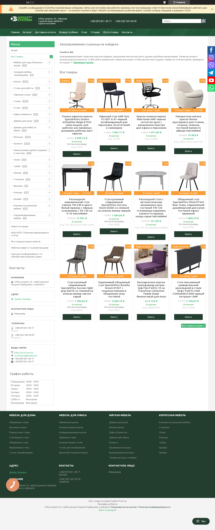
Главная (15, 32)
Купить (76, 154)
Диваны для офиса (119, 437)
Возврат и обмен (68, 32)
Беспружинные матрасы (121, 452)
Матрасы (18, 137)
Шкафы (18, 199)
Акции (14, 50)
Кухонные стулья (18, 427)
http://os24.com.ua (23, 352)
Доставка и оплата (45, 32)
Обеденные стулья (19, 422)
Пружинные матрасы (120, 447)
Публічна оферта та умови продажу (29, 248)
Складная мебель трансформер (23, 73)
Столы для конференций (72, 447)
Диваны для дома (23, 121)
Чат (203, 521)
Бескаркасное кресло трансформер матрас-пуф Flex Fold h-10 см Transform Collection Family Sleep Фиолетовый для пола (151, 289)
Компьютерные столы (70, 442)
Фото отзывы (110, 32)
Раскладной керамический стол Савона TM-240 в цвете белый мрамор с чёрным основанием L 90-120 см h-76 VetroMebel (77, 206)
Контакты (127, 32)
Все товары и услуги (192, 325)
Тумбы (17, 166)
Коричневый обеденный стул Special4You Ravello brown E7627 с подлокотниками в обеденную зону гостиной (114, 289)
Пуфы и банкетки (23, 114)
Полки (17, 159)
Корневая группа (83, 62)
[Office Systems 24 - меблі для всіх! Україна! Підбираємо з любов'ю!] (21, 21)
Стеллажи (19, 179)
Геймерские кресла (68, 422)
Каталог (27, 32)
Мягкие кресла (116, 427)
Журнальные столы (19, 447)
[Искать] (203, 21)
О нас (84, 32)
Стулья (17, 101)
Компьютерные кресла (71, 427)
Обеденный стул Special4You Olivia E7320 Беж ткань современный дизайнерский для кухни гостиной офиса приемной (188, 206)
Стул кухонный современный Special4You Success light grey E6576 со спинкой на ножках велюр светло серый (77, 289)
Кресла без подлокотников (73, 452)
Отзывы (95, 32)
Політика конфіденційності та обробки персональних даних (26, 255)
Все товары (17, 56)
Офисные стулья (22, 94)
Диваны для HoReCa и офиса (25, 129)
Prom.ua (123, 501)
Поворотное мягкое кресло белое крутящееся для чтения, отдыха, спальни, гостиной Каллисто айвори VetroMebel (188, 123)
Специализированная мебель (24, 216)
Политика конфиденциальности (154, 507)
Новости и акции (19, 226)
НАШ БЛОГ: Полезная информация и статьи (30, 233)
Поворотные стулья (19, 432)
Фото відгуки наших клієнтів (25, 241)
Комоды (18, 192)
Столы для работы (24, 88)
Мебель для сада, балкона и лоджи (28, 64)
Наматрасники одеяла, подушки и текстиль (30, 151)
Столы (17, 108)
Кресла (17, 81)
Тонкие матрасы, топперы (123, 457)
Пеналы (18, 173)
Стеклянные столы (19, 437)
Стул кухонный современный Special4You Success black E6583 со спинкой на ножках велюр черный (114, 205)
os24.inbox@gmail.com (25, 355)
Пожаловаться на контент (124, 507)
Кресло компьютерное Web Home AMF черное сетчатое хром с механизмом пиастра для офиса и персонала (151, 122)
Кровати (18, 143)
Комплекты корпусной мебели (25, 207)
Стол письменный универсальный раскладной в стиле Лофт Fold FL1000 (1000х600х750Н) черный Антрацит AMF (188, 289)
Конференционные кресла (72, 432)
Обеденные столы (18, 442)
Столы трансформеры (21, 452)
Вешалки (18, 186)
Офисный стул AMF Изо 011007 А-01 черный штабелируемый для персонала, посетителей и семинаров (114, 122)
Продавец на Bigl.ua (107, 504)
